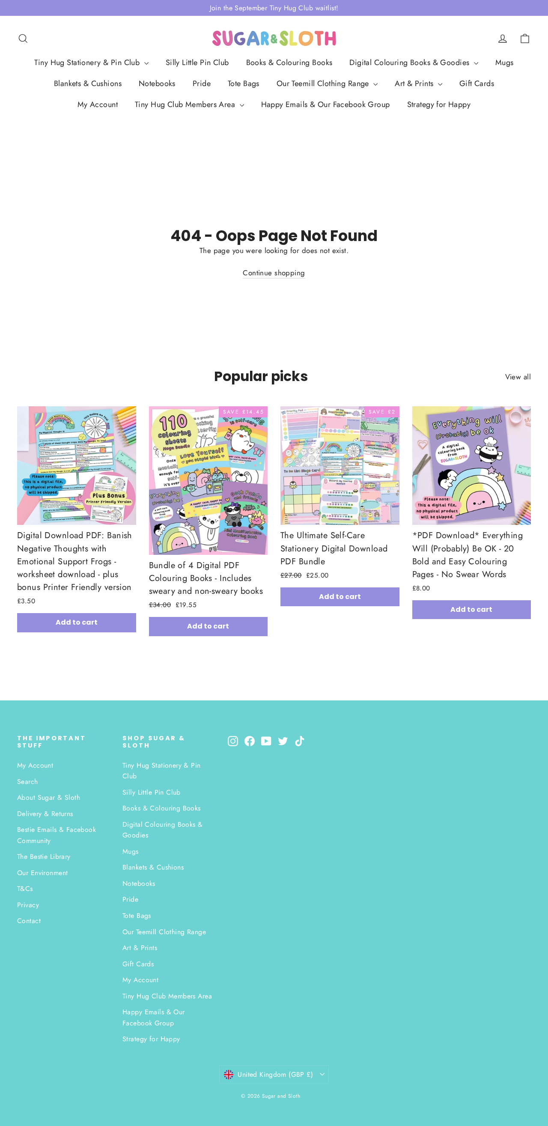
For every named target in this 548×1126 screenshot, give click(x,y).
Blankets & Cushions (88, 83)
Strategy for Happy (439, 104)
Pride (202, 83)
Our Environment (42, 873)
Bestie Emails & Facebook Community (56, 835)
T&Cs (25, 889)
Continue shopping (274, 273)
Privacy (28, 905)
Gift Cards (476, 83)
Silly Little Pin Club (197, 62)
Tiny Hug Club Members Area (186, 104)
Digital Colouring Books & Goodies (410, 62)
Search (27, 781)
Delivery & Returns (45, 814)
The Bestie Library (44, 856)
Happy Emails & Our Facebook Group (325, 104)
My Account (97, 104)
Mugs (504, 62)
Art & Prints (415, 83)
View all (518, 377)
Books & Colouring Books (289, 62)
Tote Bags (243, 83)
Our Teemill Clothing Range (324, 83)
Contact (29, 921)
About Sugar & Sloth (48, 797)
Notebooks (157, 83)
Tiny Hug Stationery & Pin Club (88, 62)
